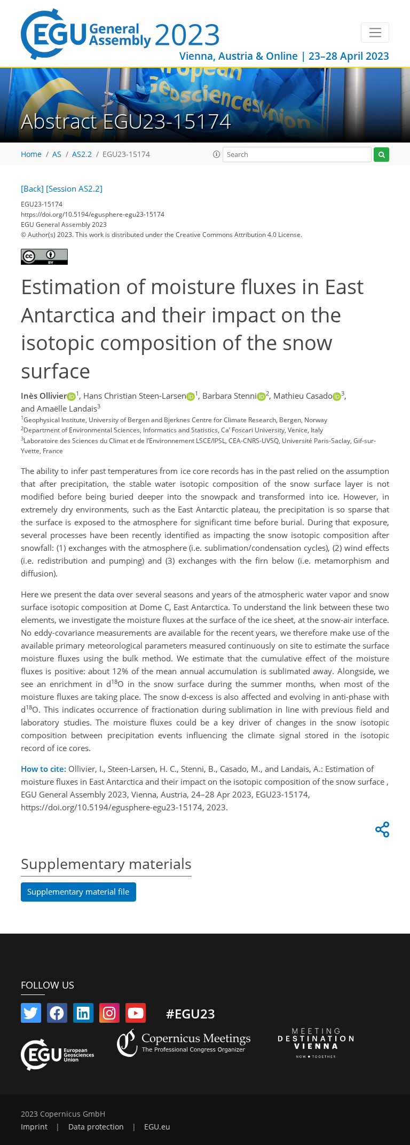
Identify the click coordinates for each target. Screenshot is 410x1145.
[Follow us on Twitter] (31, 1015)
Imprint (34, 1127)
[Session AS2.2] (74, 188)
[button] (216, 154)
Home (31, 154)
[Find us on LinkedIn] (83, 1015)
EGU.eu (157, 1127)
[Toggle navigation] (375, 32)
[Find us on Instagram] (109, 1015)
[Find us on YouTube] (135, 1015)
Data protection (96, 1127)
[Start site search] (381, 154)
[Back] (32, 188)
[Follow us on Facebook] (57, 1015)
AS (56, 154)
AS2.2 (82, 154)
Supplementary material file (78, 891)
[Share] (381, 832)
